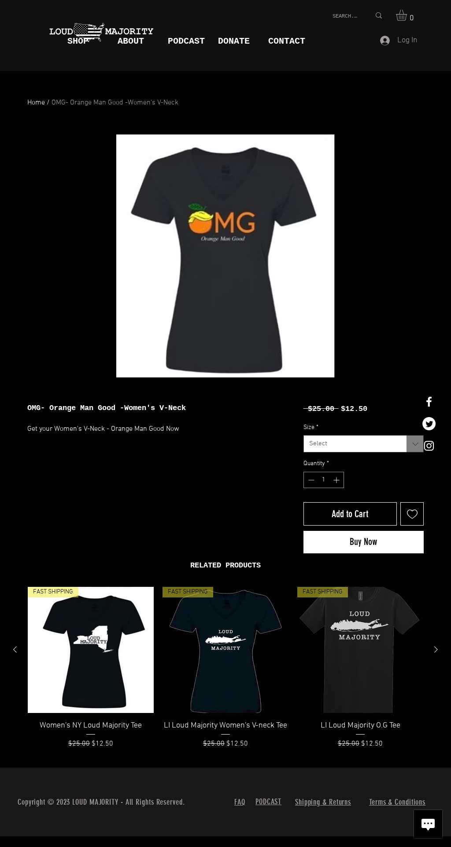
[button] (408, 15)
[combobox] (363, 443)
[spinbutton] (324, 480)
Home (36, 102)
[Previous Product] (15, 649)
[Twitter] (429, 423)
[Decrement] (310, 480)
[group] (225, 673)
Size (310, 427)
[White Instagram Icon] (429, 445)
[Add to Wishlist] (412, 514)
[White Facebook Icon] (429, 401)
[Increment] (337, 480)
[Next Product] (436, 649)
